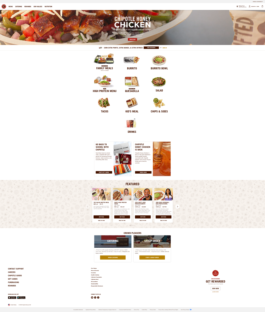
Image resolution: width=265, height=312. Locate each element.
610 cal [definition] (116, 207)
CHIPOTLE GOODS (15, 275)
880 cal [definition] (96, 204)
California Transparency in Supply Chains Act (107, 309)
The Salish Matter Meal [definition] (101, 202)
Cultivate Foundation (96, 277)
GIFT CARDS (13, 279)
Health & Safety (95, 275)
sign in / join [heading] (255, 6)
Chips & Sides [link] (159, 111)
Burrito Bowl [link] (159, 68)
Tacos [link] (104, 111)
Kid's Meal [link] (131, 111)
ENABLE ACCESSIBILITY (258, 1)
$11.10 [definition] (122, 207)
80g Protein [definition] (158, 205)
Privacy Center (153, 309)
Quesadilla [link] (132, 91)
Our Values (94, 268)
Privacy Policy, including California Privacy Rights (168, 309)
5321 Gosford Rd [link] (242, 7)
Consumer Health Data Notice (125, 309)
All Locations (94, 281)
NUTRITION (48, 6)
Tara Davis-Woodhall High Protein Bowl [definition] (162, 203)
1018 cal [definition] (158, 207)
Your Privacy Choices (185, 309)
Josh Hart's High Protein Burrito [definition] (140, 203)
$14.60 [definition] (144, 207)
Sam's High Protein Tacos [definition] (120, 203)
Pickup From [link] (242, 6)
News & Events (95, 270)
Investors (93, 273)
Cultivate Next (94, 279)
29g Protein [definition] (117, 205)
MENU (11, 6)
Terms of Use (136, 309)
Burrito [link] (132, 68)
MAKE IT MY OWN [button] (101, 220)
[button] (177, 206)
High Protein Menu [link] (104, 91)
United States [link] (13, 305)
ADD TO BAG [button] (101, 217)
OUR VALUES (38, 6)
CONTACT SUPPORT (16, 269)
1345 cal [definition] (137, 207)
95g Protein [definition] (137, 205)
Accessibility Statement (78, 309)
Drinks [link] (132, 131)
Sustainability (94, 284)
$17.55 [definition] (164, 207)
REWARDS (27, 6)
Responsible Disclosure (97, 286)
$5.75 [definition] (101, 204)
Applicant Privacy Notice (91, 309)
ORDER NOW (132, 39)
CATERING (18, 6)
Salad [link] (159, 90)
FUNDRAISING (13, 282)
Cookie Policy (144, 309)
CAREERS (11, 272)
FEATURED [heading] (132, 184)
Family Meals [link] (104, 68)
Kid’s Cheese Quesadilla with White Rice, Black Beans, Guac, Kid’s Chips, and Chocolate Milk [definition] (101, 207)
